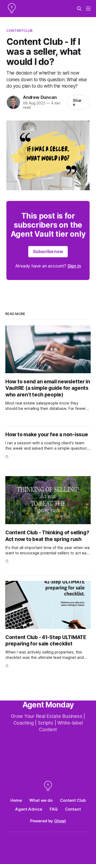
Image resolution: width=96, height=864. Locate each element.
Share (77, 102)
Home (16, 800)
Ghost (60, 820)
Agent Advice (28, 809)
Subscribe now (48, 251)
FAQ (54, 809)
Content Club (73, 800)
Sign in (74, 265)
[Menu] (88, 8)
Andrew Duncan (40, 97)
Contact (73, 809)
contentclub (19, 30)
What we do (41, 800)
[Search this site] (79, 8)
